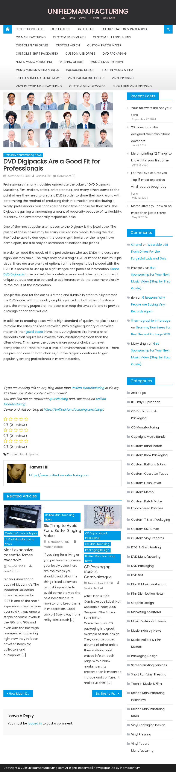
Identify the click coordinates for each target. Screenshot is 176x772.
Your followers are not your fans (151, 111)
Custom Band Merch (69, 37)
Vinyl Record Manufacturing (39, 86)
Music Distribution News (148, 621)
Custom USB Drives (80, 53)
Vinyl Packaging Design (86, 78)
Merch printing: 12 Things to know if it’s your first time (151, 157)
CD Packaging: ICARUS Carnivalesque (98, 571)
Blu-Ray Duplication (145, 402)
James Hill (43, 176)
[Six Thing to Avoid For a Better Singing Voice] (63, 507)
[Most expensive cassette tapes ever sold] (22, 516)
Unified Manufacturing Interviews (148, 696)
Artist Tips (85, 29)
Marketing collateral (146, 612)
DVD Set (137, 575)
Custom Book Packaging (149, 455)
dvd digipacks (29, 454)
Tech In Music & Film (117, 70)
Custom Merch (68, 45)
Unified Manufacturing (87, 388)
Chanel (136, 244)
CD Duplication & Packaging (124, 29)
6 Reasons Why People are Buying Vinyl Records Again (148, 304)
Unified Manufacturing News (38, 78)
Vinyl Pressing (123, 78)
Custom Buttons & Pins (112, 37)
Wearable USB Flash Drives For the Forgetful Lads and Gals (149, 251)
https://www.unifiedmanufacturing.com (59, 475)
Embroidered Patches (147, 508)
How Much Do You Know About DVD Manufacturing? (21, 693)
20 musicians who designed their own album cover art (150, 134)
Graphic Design (71, 62)
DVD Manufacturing (146, 556)
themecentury (130, 768)
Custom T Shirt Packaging (37, 53)
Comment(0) (66, 176)
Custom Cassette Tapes (21, 533)
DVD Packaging (115, 53)
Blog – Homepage (29, 29)
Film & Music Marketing (34, 62)
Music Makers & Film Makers (37, 70)
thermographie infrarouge (150, 320)
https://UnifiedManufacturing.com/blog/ (73, 409)
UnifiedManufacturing (88, 11)
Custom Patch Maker (104, 45)
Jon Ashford (12, 571)
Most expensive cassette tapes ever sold (18, 554)
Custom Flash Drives (32, 45)
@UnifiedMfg (58, 399)
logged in (35, 723)
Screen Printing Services (149, 665)
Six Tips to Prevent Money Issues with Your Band (109, 693)
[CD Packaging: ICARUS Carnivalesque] (103, 516)
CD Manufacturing (31, 37)
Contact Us (60, 29)
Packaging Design (80, 70)
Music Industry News (107, 62)
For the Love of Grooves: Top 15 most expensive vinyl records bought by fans (149, 183)
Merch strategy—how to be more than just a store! (151, 209)
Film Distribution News (147, 593)
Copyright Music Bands (148, 436)
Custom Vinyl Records (87, 86)
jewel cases (35, 332)
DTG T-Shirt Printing (146, 547)
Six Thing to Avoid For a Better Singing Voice (62, 530)
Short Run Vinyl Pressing (132, 86)
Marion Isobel (53, 547)
